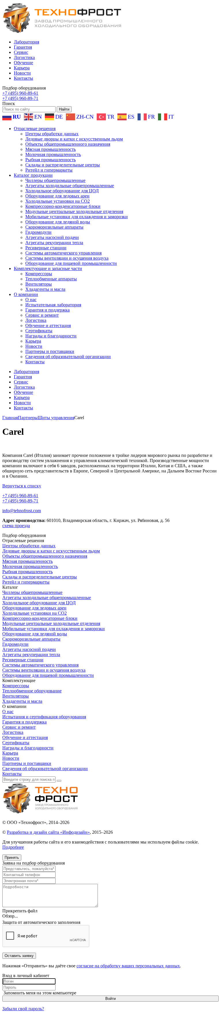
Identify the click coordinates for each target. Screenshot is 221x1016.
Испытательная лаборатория (53, 304)
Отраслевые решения (35, 128)
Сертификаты (38, 330)
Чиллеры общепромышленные (55, 180)
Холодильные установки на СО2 (57, 201)
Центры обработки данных (52, 133)
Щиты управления (56, 417)
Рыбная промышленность (50, 159)
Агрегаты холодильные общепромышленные (69, 185)
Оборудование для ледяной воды (57, 221)
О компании (26, 294)
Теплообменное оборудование (32, 690)
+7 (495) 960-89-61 (20, 93)
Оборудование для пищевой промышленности (71, 263)
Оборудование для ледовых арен (57, 195)
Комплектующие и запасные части (48, 268)
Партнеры (28, 417)
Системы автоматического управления (63, 252)
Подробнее (13, 847)
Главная (10, 417)
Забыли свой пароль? (23, 1008)
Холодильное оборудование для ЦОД (62, 190)
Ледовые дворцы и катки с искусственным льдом (74, 138)
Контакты (23, 78)
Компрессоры (38, 273)
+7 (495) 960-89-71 (20, 98)
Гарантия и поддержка (47, 309)
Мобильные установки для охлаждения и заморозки (76, 216)
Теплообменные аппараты (51, 278)
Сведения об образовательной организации (68, 356)
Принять (12, 857)
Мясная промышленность (50, 149)
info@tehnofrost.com (21, 510)
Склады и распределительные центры (62, 164)
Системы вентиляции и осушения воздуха (66, 258)
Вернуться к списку (21, 485)
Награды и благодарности (51, 335)
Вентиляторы (38, 284)
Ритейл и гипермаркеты (49, 170)
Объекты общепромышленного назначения (67, 144)
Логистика (24, 57)
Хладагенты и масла (45, 289)
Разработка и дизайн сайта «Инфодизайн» (48, 832)
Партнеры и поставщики (49, 351)
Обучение (23, 62)
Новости (22, 73)
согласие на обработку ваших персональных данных (128, 965)
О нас (31, 299)
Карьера (22, 67)
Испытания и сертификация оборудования (44, 716)
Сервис (21, 52)
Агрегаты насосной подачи (52, 237)
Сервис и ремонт (42, 315)
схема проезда (16, 525)
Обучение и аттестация (48, 325)
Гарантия (23, 47)
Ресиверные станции (45, 247)
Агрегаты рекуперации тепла (54, 242)
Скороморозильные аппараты (54, 227)
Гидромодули (38, 232)
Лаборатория (26, 41)
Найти (64, 109)
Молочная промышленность (53, 154)
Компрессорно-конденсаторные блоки (62, 206)
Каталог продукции (33, 175)
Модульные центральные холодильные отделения (74, 211)
